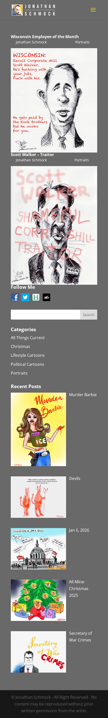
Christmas (20, 346)
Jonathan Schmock (31, 42)
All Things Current (28, 337)
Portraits (82, 42)
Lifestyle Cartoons (28, 355)
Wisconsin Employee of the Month (45, 36)
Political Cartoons (27, 364)
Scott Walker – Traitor (32, 154)
